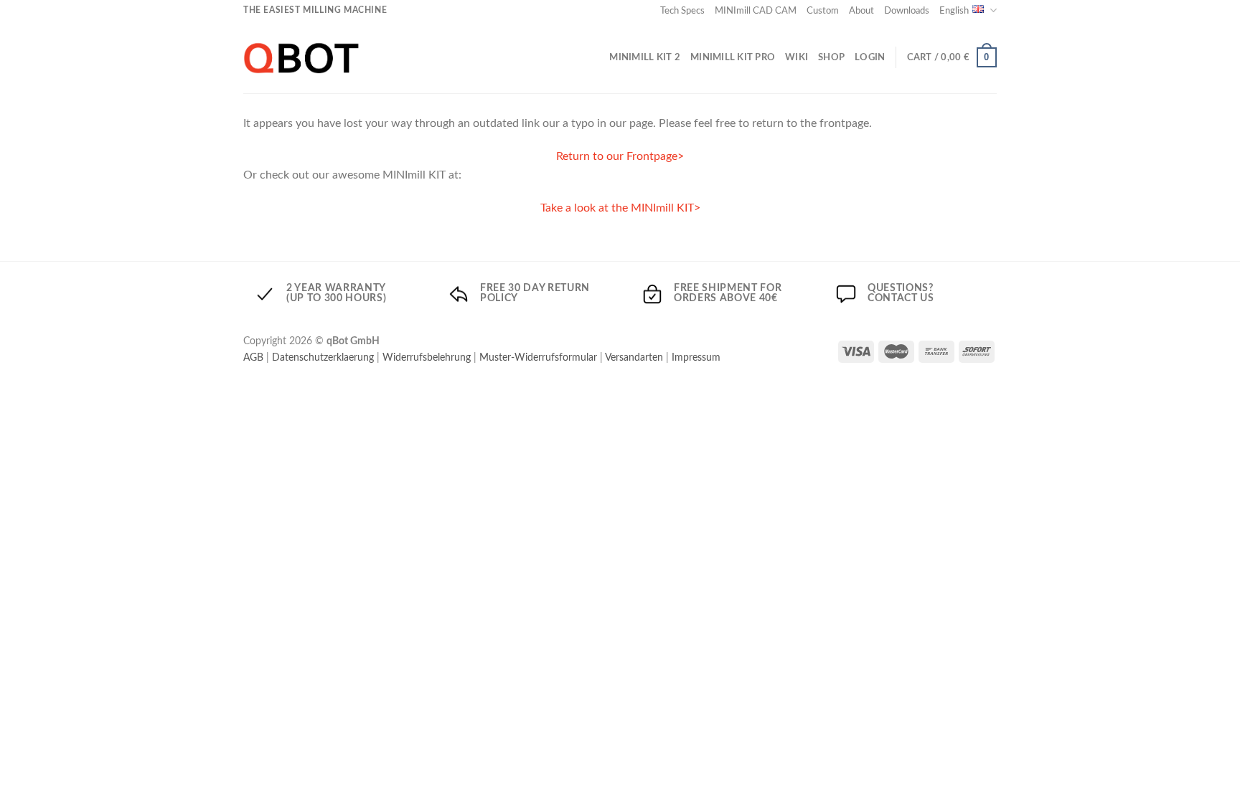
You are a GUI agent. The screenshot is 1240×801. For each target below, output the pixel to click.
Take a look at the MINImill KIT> (620, 208)
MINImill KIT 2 (644, 57)
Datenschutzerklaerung (323, 357)
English (954, 10)
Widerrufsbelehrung (426, 357)
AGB (253, 357)
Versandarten (634, 357)
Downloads (906, 10)
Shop (831, 57)
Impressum (696, 357)
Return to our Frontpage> (620, 156)
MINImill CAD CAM (756, 10)
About (861, 10)
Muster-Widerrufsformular (538, 357)
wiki (796, 57)
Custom (823, 10)
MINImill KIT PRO (732, 57)
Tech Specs (682, 10)
